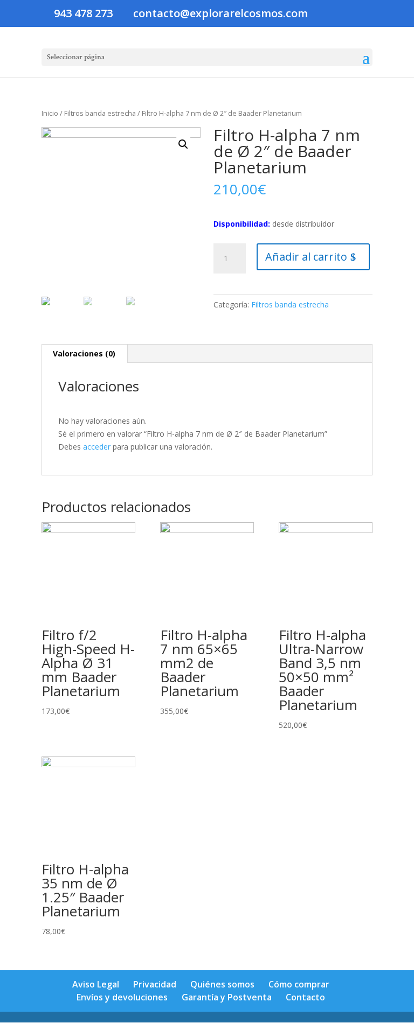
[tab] (84, 354)
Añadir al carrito (306, 256)
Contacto (305, 997)
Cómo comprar (298, 984)
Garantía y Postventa (227, 997)
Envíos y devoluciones (122, 997)
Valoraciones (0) (84, 353)
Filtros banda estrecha (100, 113)
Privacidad (154, 984)
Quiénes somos (222, 984)
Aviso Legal (95, 984)
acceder (97, 447)
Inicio (50, 113)
